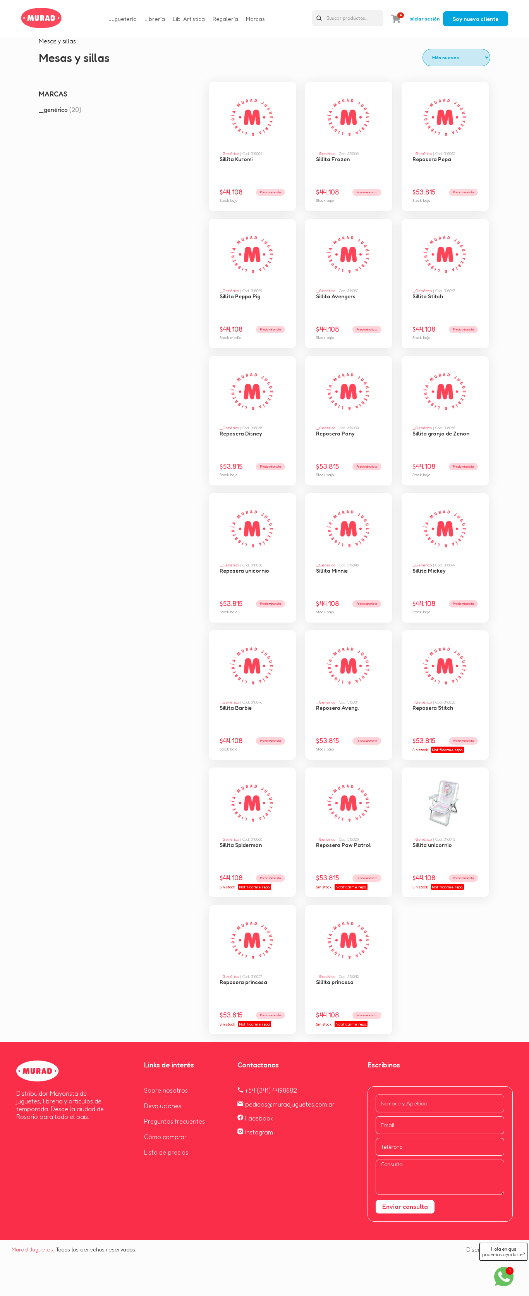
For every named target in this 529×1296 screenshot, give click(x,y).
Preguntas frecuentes (174, 1121)
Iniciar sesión (424, 19)
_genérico (60, 110)
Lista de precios (166, 1152)
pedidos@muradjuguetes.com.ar (289, 1104)
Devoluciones (162, 1106)
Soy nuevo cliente (475, 18)
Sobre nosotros (166, 1090)
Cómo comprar (165, 1137)
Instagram (258, 1132)
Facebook (258, 1118)
